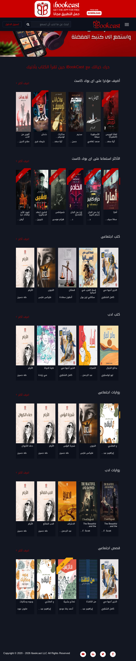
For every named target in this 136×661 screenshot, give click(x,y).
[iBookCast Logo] (107, 24)
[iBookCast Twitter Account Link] (103, 654)
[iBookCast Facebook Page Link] (113, 654)
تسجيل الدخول (12, 24)
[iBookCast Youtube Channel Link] (83, 654)
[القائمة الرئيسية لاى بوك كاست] (128, 25)
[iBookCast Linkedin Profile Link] (93, 654)
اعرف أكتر (23, 83)
